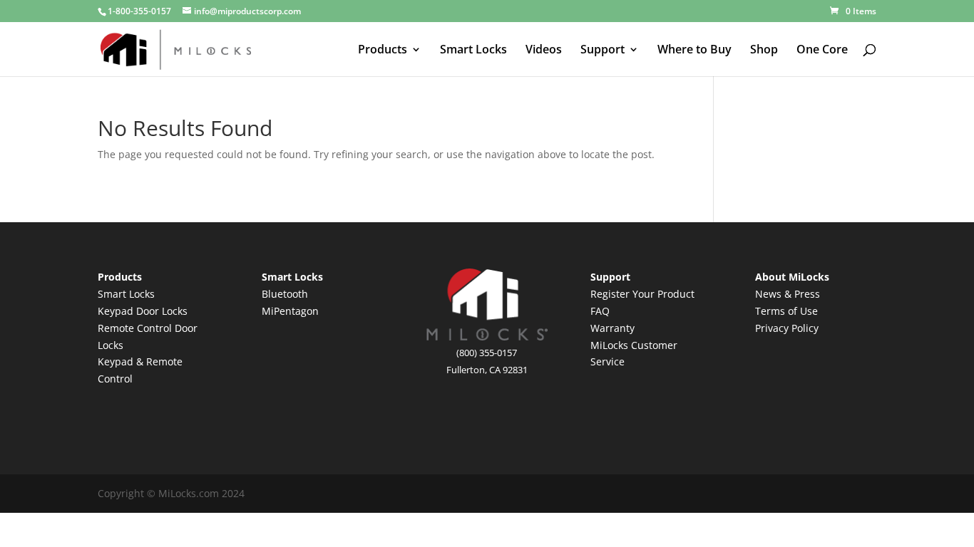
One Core (822, 50)
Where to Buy (694, 50)
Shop (764, 50)
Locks (175, 311)
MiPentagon (290, 311)
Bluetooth (285, 294)
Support (602, 50)
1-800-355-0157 (139, 11)
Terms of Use (786, 311)
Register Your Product (642, 294)
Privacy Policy (787, 328)
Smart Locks (473, 50)
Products (382, 50)
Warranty (612, 328)
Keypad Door (130, 311)
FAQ (600, 311)
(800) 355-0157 (486, 352)
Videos (544, 50)
